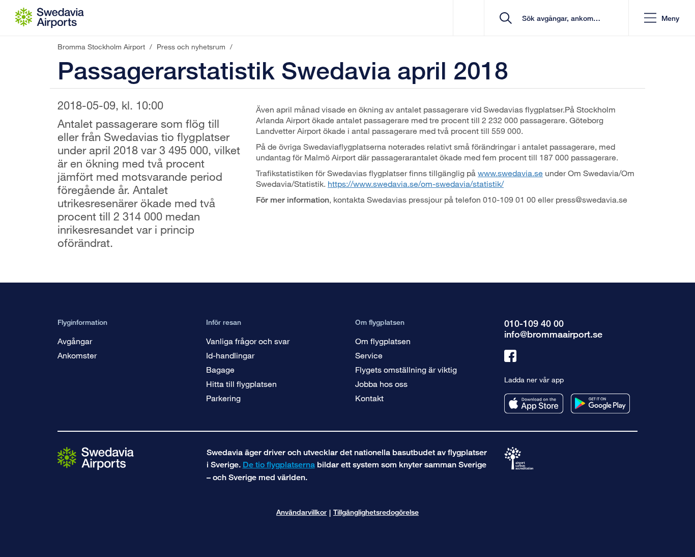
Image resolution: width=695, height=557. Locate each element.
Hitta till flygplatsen (241, 383)
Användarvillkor (301, 512)
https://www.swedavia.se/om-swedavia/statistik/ (416, 183)
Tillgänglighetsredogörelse (376, 512)
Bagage (220, 369)
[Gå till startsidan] (95, 458)
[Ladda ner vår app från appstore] (533, 403)
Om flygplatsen (383, 341)
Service (369, 355)
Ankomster (77, 355)
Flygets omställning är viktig (406, 369)
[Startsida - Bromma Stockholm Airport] (49, 18)
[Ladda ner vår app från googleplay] (600, 403)
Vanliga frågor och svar (247, 341)
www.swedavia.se (510, 173)
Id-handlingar (230, 355)
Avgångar (74, 341)
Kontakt (369, 398)
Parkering (223, 398)
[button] (661, 18)
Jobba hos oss (381, 383)
